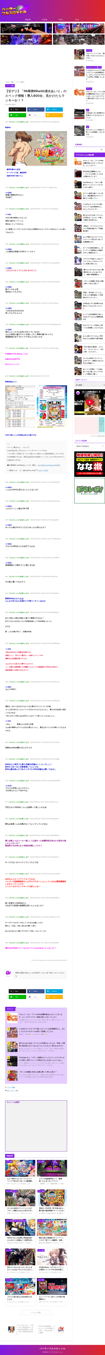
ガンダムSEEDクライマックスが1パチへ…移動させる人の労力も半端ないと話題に (20, 1210)
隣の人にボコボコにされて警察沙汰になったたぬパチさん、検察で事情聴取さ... (94, 272)
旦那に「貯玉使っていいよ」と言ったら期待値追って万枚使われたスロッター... (93, 295)
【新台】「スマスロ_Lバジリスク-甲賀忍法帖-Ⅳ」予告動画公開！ (93, 228)
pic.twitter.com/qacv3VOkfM (49, 465)
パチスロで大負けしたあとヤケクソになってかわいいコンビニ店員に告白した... (93, 261)
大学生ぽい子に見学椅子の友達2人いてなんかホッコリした (95, 115)
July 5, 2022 (43, 470)
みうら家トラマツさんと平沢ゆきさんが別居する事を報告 (93, 337)
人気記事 (44, 19)
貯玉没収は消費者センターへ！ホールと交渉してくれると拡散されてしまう (93, 173)
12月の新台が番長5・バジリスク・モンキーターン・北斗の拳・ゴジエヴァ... (94, 349)
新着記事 (28, 19)
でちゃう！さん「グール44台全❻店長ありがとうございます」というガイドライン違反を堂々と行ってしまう (95, 96)
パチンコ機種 (11, 1087)
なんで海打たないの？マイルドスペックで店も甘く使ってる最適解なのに (19, 1181)
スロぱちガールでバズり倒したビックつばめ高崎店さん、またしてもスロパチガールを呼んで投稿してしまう (95, 74)
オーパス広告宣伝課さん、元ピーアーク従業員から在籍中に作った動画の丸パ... (93, 250)
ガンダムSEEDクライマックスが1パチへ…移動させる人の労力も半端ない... (93, 360)
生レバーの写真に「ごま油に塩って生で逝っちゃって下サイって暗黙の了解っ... (93, 371)
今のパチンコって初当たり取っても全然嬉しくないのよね (95, 132)
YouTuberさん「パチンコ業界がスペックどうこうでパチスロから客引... (93, 184)
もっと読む (37, 1312)
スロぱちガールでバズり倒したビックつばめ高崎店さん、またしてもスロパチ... (93, 206)
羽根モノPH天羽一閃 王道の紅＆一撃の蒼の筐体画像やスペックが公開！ (52, 1210)
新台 (8, 1090)
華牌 (17, 1090)
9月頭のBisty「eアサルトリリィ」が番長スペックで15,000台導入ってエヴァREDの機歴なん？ (52, 1269)
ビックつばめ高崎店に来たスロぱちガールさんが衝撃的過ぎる (93, 316)
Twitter (60, 19)
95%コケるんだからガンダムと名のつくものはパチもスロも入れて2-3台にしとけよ (19, 1269)
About (77, 19)
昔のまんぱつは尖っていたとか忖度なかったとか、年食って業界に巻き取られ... (93, 217)
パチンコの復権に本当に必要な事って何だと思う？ (38, 1072)
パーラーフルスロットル (52, 1348)
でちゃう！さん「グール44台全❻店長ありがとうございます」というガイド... (93, 163)
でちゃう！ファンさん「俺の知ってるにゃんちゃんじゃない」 (95, 55)
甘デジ (13, 1090)
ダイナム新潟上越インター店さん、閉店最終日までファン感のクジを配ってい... (93, 195)
